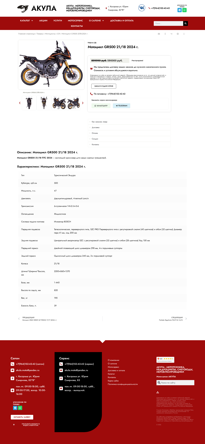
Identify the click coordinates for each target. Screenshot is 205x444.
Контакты (77, 26)
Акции (43, 20)
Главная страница (26, 34)
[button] (159, 33)
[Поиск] (185, 23)
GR (58, 34)
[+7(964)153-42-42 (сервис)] (61, 364)
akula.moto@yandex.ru (27, 370)
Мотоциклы (50, 34)
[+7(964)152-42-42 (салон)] (12, 364)
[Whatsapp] (184, 10)
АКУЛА (43, 8)
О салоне (95, 20)
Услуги (58, 20)
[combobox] (175, 382)
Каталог (25, 20)
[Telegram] (179, 10)
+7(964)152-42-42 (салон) (30, 364)
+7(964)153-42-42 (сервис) (79, 364)
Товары (40, 34)
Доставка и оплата (122, 20)
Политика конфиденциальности (123, 384)
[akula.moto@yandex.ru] (12, 370)
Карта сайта (113, 380)
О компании (113, 360)
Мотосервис (75, 20)
